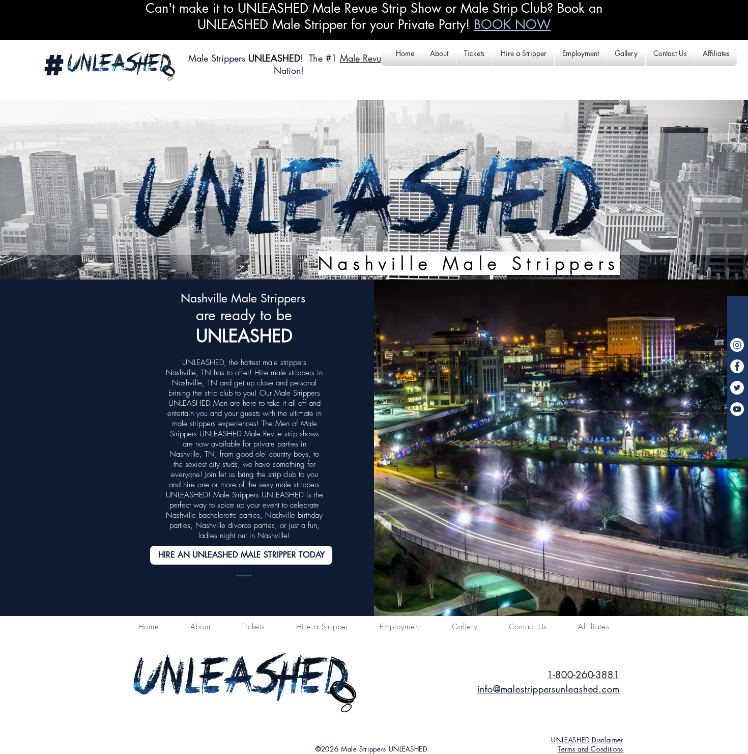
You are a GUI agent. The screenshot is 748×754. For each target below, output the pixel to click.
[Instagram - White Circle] (737, 345)
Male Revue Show (375, 58)
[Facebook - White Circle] (737, 366)
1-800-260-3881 (583, 674)
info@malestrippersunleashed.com (548, 689)
